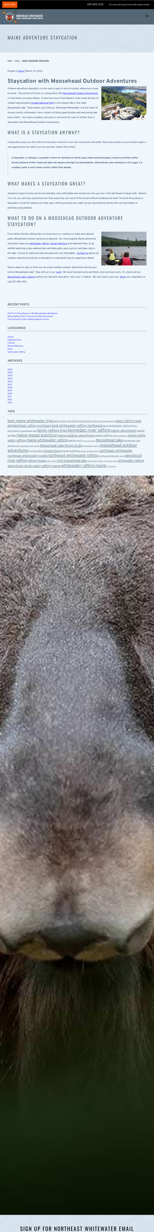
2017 (10, 396)
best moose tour (63, 421)
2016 (10, 399)
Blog (17, 60)
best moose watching (105, 421)
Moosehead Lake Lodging (21, 277)
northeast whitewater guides (28, 456)
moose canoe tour (89, 441)
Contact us (82, 253)
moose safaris (36, 451)
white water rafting (16, 352)
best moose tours (82, 421)
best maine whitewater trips (31, 421)
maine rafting (103, 435)
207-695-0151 (95, 4)
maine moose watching (37, 435)
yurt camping (111, 467)
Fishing (11, 343)
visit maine (51, 461)
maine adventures (123, 431)
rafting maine (37, 461)
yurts (58, 272)
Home (10, 60)
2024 (10, 375)
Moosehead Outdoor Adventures (80, 93)
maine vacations (120, 436)
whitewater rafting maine (83, 465)
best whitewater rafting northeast (77, 426)
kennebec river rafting (89, 430)
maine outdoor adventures (75, 436)
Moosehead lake (109, 440)
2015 (10, 402)
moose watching (58, 243)
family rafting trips (52, 430)
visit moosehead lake (71, 461)
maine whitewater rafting (47, 440)
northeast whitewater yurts (111, 456)
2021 (10, 384)
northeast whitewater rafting (73, 455)
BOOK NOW (9, 4)
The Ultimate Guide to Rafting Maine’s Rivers (28, 319)
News (21, 71)
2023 (10, 378)
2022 (10, 381)
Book (123, 277)
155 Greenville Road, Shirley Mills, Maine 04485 (129, 5)
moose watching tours (89, 451)
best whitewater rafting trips (120, 426)
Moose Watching (15, 346)
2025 (10, 372)
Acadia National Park (42, 103)
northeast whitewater (115, 451)
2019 (10, 390)
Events (11, 337)
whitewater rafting (39, 243)
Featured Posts (15, 340)
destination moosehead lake (22, 430)
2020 (10, 387)
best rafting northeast (35, 426)
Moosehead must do (90, 446)
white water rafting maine (42, 466)
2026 (10, 369)
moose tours (52, 451)
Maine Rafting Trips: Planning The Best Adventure (30, 316)
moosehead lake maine (29, 446)
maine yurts (75, 440)
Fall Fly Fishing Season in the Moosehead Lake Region (33, 313)
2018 (10, 393)
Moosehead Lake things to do (61, 446)
